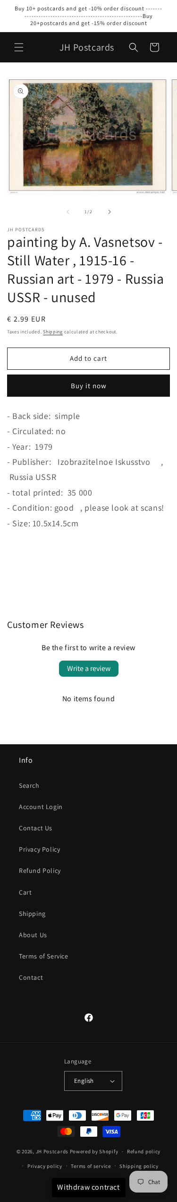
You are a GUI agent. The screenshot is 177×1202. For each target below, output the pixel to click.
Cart (25, 892)
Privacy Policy (39, 849)
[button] (18, 47)
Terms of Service (43, 956)
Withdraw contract (88, 1187)
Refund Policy (40, 870)
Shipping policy (139, 1166)
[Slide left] (68, 211)
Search (29, 785)
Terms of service (90, 1166)
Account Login (41, 806)
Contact (31, 977)
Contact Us (35, 828)
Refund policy (143, 1151)
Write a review (88, 668)
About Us (33, 935)
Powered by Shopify (94, 1151)
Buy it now (89, 385)
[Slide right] (109, 211)
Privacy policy (44, 1166)
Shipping (53, 332)
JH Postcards (52, 1151)
